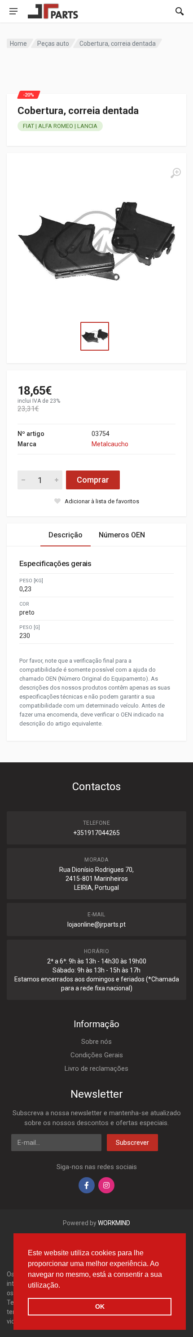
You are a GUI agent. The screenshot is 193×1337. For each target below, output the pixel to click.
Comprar (93, 479)
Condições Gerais (96, 1055)
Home (18, 43)
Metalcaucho (110, 444)
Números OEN (122, 535)
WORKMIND (114, 1223)
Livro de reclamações (96, 1068)
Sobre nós (96, 1042)
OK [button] (100, 1306)
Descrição (65, 535)
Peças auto (53, 43)
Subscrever (132, 1143)
